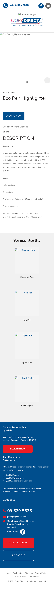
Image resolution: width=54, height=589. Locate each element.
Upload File (18, 555)
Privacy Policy (41, 573)
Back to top (18, 573)
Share (6, 131)
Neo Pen (27, 320)
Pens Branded (9, 92)
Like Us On (12, 531)
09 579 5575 (19, 511)
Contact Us (34, 576)
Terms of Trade (20, 576)
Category (8, 126)
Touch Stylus (27, 405)
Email (48, 6)
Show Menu (5, 19)
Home (8, 573)
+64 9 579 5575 (19, 5)
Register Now (18, 449)
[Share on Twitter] (15, 131)
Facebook (41, 6)
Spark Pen (27, 362)
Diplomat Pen (27, 277)
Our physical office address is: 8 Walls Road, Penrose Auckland (20, 524)
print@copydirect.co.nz (17, 516)
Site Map (29, 573)
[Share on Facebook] (11, 132)
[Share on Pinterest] (23, 132)
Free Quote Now (18, 542)
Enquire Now (14, 115)
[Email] (19, 132)
